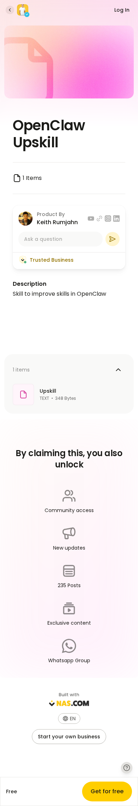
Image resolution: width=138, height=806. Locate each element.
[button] (69, 718)
